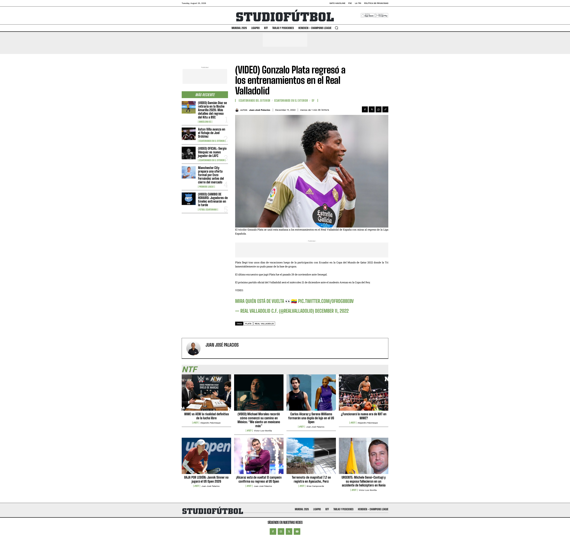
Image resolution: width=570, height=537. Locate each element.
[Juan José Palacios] (237, 110)
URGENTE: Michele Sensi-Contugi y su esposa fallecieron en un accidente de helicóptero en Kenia (364, 481)
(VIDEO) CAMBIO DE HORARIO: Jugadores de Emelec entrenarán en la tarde (213, 199)
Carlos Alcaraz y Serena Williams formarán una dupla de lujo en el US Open (311, 418)
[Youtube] (297, 531)
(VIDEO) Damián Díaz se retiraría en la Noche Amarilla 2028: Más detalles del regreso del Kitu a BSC (212, 110)
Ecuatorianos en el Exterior (211, 141)
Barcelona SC (205, 122)
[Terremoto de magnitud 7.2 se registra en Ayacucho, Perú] (311, 457)
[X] (372, 109)
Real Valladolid (264, 324)
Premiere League (206, 186)
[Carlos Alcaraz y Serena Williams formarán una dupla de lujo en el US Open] (311, 394)
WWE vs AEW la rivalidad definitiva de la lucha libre (206, 416)
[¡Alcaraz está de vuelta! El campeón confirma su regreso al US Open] (259, 457)
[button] (336, 27)
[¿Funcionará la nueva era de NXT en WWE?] (363, 394)
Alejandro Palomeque (210, 423)
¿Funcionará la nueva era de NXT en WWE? (363, 416)
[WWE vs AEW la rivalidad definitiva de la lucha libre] (206, 394)
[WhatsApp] (378, 109)
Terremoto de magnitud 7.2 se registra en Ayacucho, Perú (311, 479)
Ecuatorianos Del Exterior (254, 100)
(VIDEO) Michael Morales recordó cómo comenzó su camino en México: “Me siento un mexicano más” (259, 420)
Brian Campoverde (315, 486)
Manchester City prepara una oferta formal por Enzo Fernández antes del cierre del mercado (211, 175)
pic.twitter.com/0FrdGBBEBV (326, 301)
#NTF (195, 423)
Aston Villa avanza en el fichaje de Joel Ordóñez (211, 132)
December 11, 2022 (332, 311)
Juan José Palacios (259, 110)
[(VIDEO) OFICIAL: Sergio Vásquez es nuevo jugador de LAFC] (189, 153)
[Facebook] (365, 109)
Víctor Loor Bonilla (263, 431)
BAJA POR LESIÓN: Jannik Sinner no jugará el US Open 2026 (206, 479)
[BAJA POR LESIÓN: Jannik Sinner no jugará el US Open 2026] (206, 457)
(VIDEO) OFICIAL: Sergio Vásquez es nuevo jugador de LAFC (212, 152)
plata (248, 324)
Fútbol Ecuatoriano (208, 209)
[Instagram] (281, 531)
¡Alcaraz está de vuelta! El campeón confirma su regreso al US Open (259, 479)
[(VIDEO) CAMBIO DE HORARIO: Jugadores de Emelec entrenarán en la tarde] (189, 198)
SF (313, 100)
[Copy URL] (385, 109)
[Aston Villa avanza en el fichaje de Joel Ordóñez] (189, 134)
